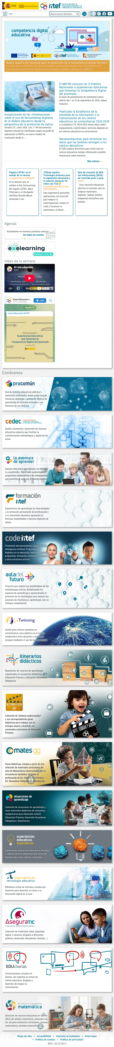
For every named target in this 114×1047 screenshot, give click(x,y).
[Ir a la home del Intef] (61, 5)
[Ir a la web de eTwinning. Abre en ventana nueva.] (20, 620)
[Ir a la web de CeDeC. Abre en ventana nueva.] (23, 421)
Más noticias (93, 161)
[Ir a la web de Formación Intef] (23, 498)
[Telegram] (94, 14)
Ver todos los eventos (33, 234)
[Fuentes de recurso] (84, 14)
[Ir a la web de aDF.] (20, 576)
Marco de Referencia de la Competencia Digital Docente (41, 62)
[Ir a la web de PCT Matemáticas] (23, 1005)
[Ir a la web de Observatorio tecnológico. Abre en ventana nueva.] (20, 876)
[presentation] (7, 39)
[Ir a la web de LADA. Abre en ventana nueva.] (20, 459)
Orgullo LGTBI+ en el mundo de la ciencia (20, 174)
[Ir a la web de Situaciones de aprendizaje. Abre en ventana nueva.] (19, 797)
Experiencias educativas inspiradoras (56, 188)
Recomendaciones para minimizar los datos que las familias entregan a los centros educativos (83, 142)
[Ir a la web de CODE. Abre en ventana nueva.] (20, 537)
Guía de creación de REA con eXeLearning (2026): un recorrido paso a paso (91, 175)
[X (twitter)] (99, 14)
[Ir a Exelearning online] (29, 249)
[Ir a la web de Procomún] (20, 383)
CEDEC (81, 181)
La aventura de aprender (22, 178)
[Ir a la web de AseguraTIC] (20, 917)
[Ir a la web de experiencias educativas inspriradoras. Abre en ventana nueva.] (20, 839)
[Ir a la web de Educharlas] (16, 959)
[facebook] (104, 14)
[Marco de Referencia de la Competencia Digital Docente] (57, 40)
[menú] (5, 14)
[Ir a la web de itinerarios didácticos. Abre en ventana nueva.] (23, 659)
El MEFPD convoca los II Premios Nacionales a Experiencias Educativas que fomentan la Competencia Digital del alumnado (83, 89)
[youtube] (110, 14)
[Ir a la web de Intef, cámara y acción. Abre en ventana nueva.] (14, 702)
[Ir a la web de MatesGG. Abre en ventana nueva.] (23, 752)
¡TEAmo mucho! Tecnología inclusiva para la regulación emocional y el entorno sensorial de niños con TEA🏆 (56, 178)
